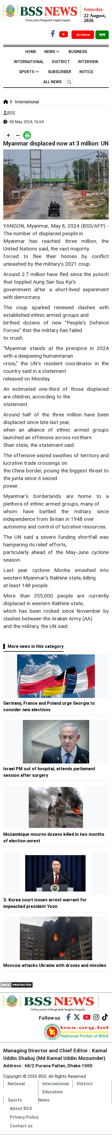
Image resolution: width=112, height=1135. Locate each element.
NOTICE (86, 72)
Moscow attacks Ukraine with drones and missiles (54, 965)
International (29, 62)
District (61, 62)
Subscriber (59, 72)
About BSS (21, 1108)
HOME (30, 52)
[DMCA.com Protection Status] (16, 984)
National (16, 1083)
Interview (88, 62)
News (49, 52)
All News (52, 82)
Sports (26, 72)
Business (78, 52)
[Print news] (27, 135)
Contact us (21, 1125)
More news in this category (36, 646)
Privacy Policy (24, 1117)
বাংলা (102, 35)
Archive (83, 35)
